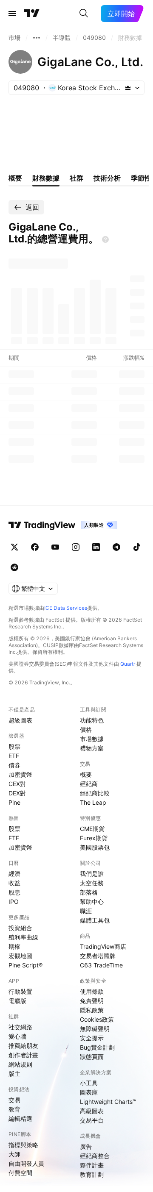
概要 (86, 774)
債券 (14, 765)
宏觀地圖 (20, 955)
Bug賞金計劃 (97, 1047)
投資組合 (20, 927)
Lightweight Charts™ (108, 1101)
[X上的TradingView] (14, 547)
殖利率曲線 (23, 937)
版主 (14, 1073)
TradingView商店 (103, 946)
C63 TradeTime (101, 965)
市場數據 (92, 738)
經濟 (14, 873)
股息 (14, 892)
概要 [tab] (15, 178)
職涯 (86, 910)
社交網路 (20, 1027)
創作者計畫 (23, 1055)
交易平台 (92, 1120)
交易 (14, 1099)
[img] (128, 88)
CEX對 (17, 783)
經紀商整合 (95, 1155)
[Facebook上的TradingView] (35, 547)
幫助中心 (92, 901)
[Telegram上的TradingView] (116, 547)
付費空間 (20, 1172)
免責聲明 (92, 1000)
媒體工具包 (95, 920)
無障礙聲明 (95, 1028)
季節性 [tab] (141, 178)
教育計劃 (92, 1174)
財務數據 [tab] (46, 178)
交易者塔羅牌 (98, 955)
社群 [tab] (76, 178)
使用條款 (92, 991)
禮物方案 (92, 748)
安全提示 (92, 1038)
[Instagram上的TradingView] (76, 547)
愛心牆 (17, 1036)
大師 (14, 1154)
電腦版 (17, 1000)
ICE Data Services (65, 608)
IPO (13, 901)
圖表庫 (89, 1092)
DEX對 (17, 793)
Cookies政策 (97, 1019)
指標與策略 (23, 1144)
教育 (14, 1109)
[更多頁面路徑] (36, 38)
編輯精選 (20, 1118)
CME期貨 (92, 828)
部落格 (89, 892)
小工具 (89, 1082)
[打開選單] (12, 13)
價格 (86, 729)
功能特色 (92, 720)
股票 (14, 746)
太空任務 (92, 882)
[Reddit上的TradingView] (14, 567)
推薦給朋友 (23, 1045)
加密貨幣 (20, 774)
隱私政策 (92, 1010)
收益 (14, 882)
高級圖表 (92, 1110)
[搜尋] (83, 13)
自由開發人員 (26, 1163)
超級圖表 (20, 720)
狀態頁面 (92, 1056)
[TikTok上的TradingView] (137, 547)
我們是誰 (92, 873)
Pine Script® (25, 965)
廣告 (86, 1146)
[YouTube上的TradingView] (55, 547)
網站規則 (20, 1064)
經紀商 (89, 783)
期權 (14, 946)
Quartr (127, 664)
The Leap (93, 802)
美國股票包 (95, 847)
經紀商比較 (95, 793)
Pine (14, 802)
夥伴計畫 (92, 1165)
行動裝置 (20, 991)
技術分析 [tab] (107, 178)
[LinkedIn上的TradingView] (96, 547)
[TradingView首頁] (32, 13)
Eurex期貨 (94, 838)
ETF (13, 755)
